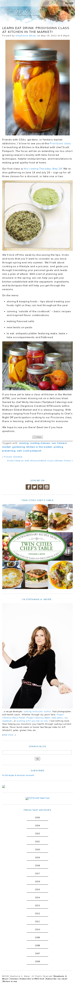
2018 (37, 865)
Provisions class (60, 143)
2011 (37, 921)
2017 (37, 873)
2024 (37, 825)
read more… (9, 735)
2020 (37, 849)
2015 (37, 889)
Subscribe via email (57, 979)
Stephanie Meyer (26, 35)
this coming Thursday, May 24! (43, 168)
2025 (37, 817)
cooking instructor (33, 711)
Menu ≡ (69, 3)
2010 (37, 929)
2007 (37, 953)
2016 (37, 881)
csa (54, 443)
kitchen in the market (39, 447)
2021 (37, 841)
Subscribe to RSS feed (32, 979)
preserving (9, 450)
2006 (37, 961)
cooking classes (40, 443)
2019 (37, 857)
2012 (37, 913)
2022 (37, 833)
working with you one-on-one (32, 721)
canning (24, 443)
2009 (37, 937)
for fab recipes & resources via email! (18, 775)
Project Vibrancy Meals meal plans (45, 718)
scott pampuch (32, 450)
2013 (37, 905)
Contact (14, 979)
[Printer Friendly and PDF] (37, 437)
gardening (18, 447)
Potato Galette (13, 456)
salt (19, 450)
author (47, 711)
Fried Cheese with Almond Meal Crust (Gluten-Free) (39, 460)
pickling (58, 447)
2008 (37, 945)
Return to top (10, 981)
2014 (37, 897)
